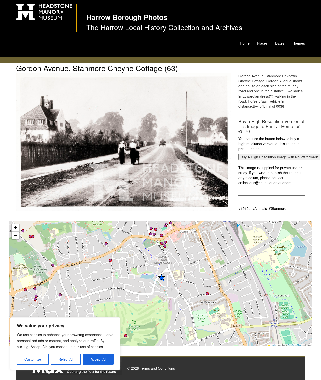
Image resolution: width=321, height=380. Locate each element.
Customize (32, 359)
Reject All (65, 359)
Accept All (98, 359)
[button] (60, 294)
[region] (65, 343)
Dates (279, 43)
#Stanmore (277, 208)
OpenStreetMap (294, 345)
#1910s (244, 208)
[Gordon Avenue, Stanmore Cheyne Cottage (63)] (123, 142)
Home (245, 43)
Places (262, 43)
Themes (298, 43)
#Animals (259, 208)
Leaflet (273, 345)
